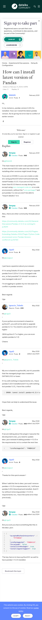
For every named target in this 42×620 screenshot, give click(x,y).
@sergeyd (8, 258)
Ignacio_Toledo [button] (16, 305)
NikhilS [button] (12, 95)
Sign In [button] (14, 142)
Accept (16, 616)
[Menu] (4, 6)
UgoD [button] (11, 250)
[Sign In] (39, 6)
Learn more (11, 45)
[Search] (35, 6)
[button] (39, 21)
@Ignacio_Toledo (11, 360)
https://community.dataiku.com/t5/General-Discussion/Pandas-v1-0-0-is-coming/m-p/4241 (20, 224)
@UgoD (7, 314)
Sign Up (11, 39)
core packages (30, 190)
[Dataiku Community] (21, 6)
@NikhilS (8, 161)
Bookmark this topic (13, 571)
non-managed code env (22, 187)
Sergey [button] (12, 153)
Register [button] (27, 142)
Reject (27, 616)
